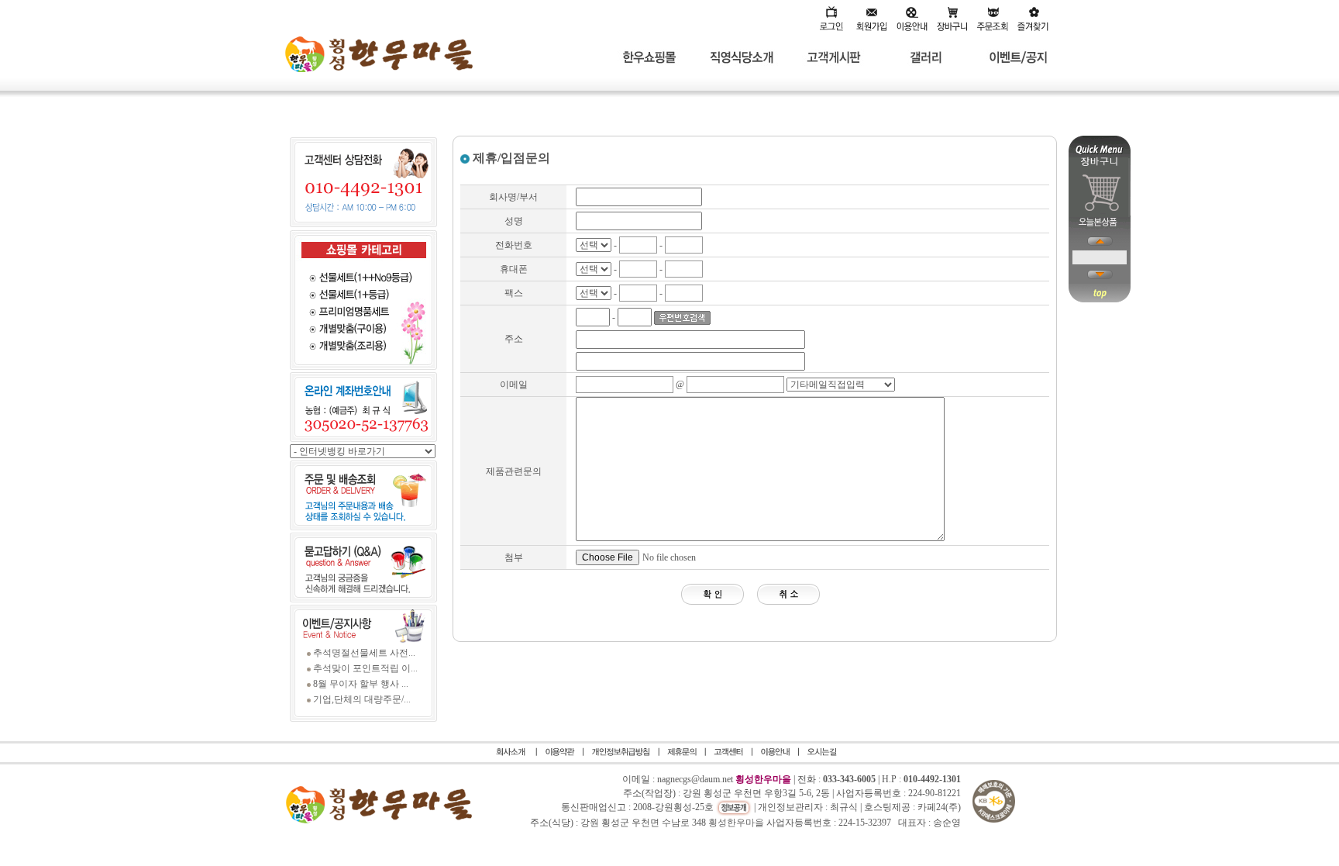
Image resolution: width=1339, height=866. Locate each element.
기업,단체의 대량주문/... (362, 699)
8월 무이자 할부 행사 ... (360, 683)
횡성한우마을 (736, 822)
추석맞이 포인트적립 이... (365, 668)
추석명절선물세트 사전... (364, 652)
